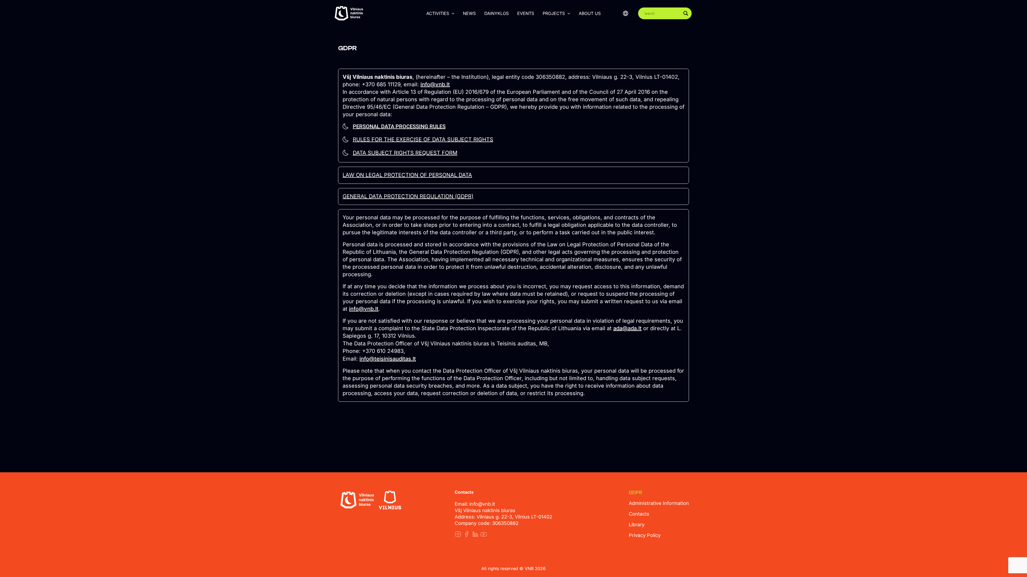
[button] (451, 13)
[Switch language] (625, 13)
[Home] (357, 500)
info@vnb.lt (435, 84)
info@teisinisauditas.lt (387, 359)
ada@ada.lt (627, 328)
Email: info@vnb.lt (475, 504)
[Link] (458, 534)
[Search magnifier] (685, 13)
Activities (437, 13)
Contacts (639, 514)
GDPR (635, 492)
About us (590, 13)
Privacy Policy (645, 535)
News (469, 13)
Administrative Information (659, 503)
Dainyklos (496, 13)
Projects (554, 13)
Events (525, 13)
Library (637, 524)
